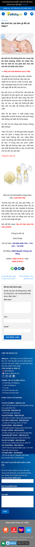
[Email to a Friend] (22, 268)
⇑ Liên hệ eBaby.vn (9, 385)
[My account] (25, 13)
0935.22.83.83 (19, 430)
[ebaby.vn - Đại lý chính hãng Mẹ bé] (14, 13)
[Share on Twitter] (19, 268)
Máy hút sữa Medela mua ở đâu (17, 71)
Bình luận (8, 299)
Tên (6, 317)
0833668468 (18, 453)
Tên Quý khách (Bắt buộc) (11, 478)
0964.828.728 (16, 410)
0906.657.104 (20, 403)
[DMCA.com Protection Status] (17, 543)
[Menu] (3, 13)
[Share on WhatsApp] (12, 268)
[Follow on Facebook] (3, 376)
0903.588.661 (18, 425)
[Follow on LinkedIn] (13, 376)
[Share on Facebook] (15, 268)
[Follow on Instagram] (6, 376)
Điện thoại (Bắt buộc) (9, 486)
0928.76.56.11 (18, 259)
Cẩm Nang (4, 20)
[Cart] (31, 13)
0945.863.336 (24, 420)
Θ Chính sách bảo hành (10, 393)
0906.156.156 (19, 415)
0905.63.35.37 (24, 435)
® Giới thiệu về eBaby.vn (11, 383)
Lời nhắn (4, 494)
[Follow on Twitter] (10, 376)
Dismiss (25, 5)
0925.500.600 (20, 440)
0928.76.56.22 (17, 261)
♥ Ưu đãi (5, 388)
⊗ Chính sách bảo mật (10, 390)
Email (6, 326)
